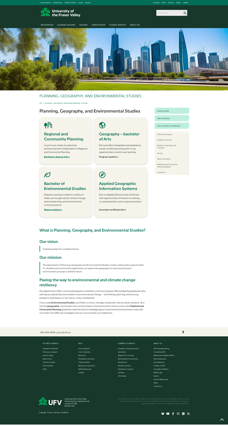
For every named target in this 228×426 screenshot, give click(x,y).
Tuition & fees (48, 365)
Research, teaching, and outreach (166, 146)
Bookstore (122, 351)
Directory (82, 355)
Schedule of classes (125, 369)
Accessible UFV (159, 351)
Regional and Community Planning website (167, 165)
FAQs (45, 369)
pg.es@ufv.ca (64, 332)
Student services (124, 365)
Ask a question (84, 348)
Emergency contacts (86, 358)
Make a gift (158, 372)
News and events (164, 158)
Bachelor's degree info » (57, 156)
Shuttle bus (122, 362)
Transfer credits (49, 362)
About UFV (135, 24)
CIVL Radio (122, 375)
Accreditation (159, 362)
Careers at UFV (159, 365)
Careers (185, 3)
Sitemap (57, 412)
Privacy (50, 412)
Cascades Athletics (161, 369)
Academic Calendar (50, 348)
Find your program (164, 134)
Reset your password (86, 365)
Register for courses (126, 355)
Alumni (80, 3)
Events (156, 375)
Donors (87, 3)
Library (178, 3)
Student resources (164, 139)
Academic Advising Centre (128, 348)
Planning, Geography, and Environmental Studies (66, 103)
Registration (47, 24)
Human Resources (161, 379)
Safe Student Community (128, 358)
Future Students (45, 3)
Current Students (70, 3)
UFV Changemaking (161, 348)
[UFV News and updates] (188, 413)
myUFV (164, 3)
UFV (40, 103)
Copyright (42, 412)
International (57, 3)
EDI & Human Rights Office (164, 355)
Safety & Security (84, 369)
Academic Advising (66, 24)
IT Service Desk (84, 362)
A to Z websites (84, 351)
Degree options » (53, 209)
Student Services (117, 24)
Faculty (160, 153)
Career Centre (98, 24)
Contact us (161, 172)
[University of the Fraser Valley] (60, 12)
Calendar (156, 3)
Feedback (64, 412)
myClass (171, 3)
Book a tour (47, 358)
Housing (83, 24)
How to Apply (48, 355)
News (156, 382)
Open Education (160, 358)
